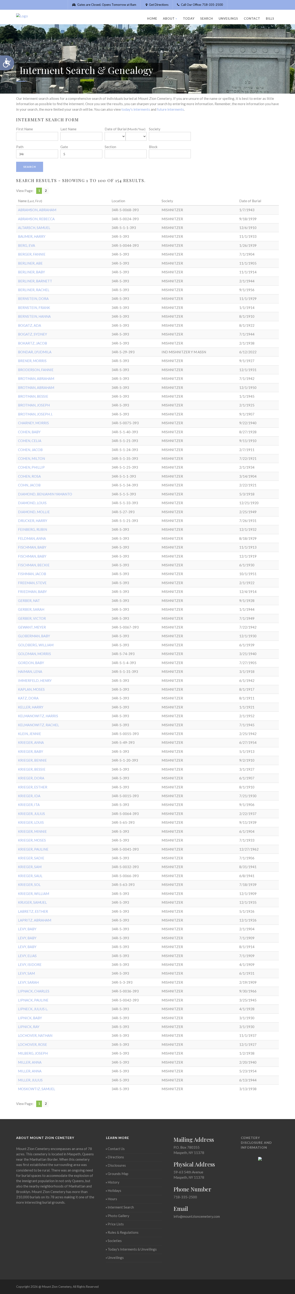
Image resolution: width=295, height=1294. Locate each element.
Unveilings (228, 18)
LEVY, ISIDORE (29, 964)
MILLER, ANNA (29, 1062)
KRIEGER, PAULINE (33, 849)
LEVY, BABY (27, 929)
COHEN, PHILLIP (31, 467)
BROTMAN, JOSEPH (34, 405)
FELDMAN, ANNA (32, 538)
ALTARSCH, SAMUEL (34, 228)
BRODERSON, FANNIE (35, 370)
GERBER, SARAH (31, 609)
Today (189, 18)
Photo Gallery (118, 1216)
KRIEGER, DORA (31, 778)
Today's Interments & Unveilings (132, 1249)
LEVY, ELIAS (27, 956)
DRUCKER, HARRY (32, 521)
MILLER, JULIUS (30, 1080)
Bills (270, 18)
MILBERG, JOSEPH (33, 1053)
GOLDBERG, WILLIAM (35, 645)
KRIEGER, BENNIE (32, 760)
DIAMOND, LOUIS (32, 503)
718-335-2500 (185, 1197)
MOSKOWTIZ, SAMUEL (36, 1089)
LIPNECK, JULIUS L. (33, 1009)
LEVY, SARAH (28, 982)
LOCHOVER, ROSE (32, 1044)
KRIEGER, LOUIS (31, 822)
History (113, 1182)
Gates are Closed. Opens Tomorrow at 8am (106, 4)
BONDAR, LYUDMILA (34, 352)
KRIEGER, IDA (29, 796)
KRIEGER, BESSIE (31, 769)
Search (206, 18)
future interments (170, 109)
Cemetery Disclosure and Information (256, 1142)
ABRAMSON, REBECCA (36, 219)
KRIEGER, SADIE (31, 858)
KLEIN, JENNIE (29, 734)
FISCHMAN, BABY (32, 547)
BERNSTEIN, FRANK (34, 307)
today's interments (135, 109)
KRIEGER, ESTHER (32, 787)
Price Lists (116, 1224)
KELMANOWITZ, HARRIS (38, 716)
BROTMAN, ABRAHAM (36, 378)
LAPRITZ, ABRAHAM (34, 920)
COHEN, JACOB (30, 450)
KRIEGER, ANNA (31, 742)
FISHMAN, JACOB (32, 574)
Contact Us (116, 1149)
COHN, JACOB (29, 485)
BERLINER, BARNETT (35, 281)
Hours (112, 1199)
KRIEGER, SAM (29, 867)
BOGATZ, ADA (29, 325)
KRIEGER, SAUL (30, 876)
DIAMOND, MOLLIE (34, 512)
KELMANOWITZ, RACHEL (38, 725)
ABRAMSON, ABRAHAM (37, 210)
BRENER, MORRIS (32, 361)
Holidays (114, 1190)
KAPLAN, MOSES (31, 689)
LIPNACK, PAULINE (33, 1000)
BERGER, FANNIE (31, 254)
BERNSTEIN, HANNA (34, 316)
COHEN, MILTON (31, 458)
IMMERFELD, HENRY (35, 680)
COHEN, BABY (29, 432)
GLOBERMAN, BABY (34, 636)
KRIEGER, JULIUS (31, 814)
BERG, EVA (26, 245)
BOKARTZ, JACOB (32, 343)
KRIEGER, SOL (29, 884)
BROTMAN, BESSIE (33, 396)
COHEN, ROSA (29, 476)
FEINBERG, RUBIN (32, 529)
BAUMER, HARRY (31, 236)
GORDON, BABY (31, 663)
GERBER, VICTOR (32, 618)
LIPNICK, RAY (28, 1027)
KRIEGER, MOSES (32, 840)
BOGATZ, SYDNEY (32, 334)
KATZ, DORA (28, 698)
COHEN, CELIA (29, 441)
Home (152, 18)
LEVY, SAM (26, 973)
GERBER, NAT (29, 600)
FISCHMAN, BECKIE (34, 565)
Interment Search (121, 1207)
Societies (115, 1241)
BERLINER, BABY (31, 272)
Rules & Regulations (123, 1232)
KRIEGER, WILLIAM (33, 893)
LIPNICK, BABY (30, 1018)
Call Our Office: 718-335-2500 (201, 4)
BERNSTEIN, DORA (33, 298)
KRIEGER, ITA (29, 805)
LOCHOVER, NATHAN (35, 1035)
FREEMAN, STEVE (32, 583)
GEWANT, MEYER (32, 627)
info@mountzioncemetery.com (197, 1216)
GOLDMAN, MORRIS (34, 654)
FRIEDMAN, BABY (32, 591)
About (169, 18)
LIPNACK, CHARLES (33, 991)
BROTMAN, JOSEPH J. (35, 414)
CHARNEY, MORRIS (33, 423)
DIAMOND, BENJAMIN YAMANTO (45, 494)
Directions (116, 1157)
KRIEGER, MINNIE (32, 831)
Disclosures (117, 1165)
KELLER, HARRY (30, 707)
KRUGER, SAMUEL (32, 902)
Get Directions (158, 4)
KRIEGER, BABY (30, 751)
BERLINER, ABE (30, 263)
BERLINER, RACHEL (33, 290)
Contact (252, 18)
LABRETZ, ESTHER (33, 911)
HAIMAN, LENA (30, 671)
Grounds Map (118, 1174)
